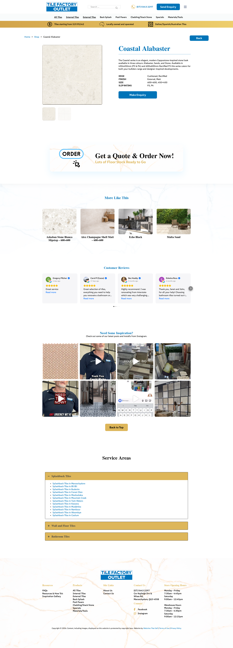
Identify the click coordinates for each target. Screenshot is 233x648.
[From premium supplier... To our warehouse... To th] (98, 399)
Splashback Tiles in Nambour (66, 509)
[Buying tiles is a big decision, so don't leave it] (98, 361)
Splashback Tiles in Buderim (66, 489)
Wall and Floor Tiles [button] (63, 526)
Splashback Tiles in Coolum (66, 515)
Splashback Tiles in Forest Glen (68, 492)
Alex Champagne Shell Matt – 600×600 (97, 238)
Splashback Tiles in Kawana (66, 503)
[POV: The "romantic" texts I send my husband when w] (135, 399)
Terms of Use (164, 628)
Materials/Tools (175, 17)
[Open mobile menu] (185, 7)
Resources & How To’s (52, 593)
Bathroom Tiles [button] (61, 536)
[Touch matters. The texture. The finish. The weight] (60, 361)
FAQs (44, 590)
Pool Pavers (121, 17)
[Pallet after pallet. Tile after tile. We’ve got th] (60, 399)
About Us (107, 590)
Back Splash (106, 17)
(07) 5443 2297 (145, 6)
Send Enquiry (168, 7)
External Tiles (89, 17)
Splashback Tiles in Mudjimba (67, 506)
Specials (160, 17)
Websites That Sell (150, 628)
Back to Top (116, 427)
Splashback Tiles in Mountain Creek (69, 498)
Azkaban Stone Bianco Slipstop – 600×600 (59, 238)
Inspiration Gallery (51, 596)
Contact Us (108, 593)
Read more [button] (51, 292)
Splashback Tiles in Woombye (67, 512)
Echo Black (135, 237)
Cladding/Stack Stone (141, 17)
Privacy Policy (176, 628)
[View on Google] (48, 279)
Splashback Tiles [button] (61, 476)
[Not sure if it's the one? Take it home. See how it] (173, 399)
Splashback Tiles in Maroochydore (69, 483)
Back (199, 38)
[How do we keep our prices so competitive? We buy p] (135, 361)
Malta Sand (173, 237)
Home (27, 36)
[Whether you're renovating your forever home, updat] (173, 361)
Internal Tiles (72, 17)
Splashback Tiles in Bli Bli (65, 486)
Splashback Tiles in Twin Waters (68, 500)
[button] (42, 288)
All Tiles (58, 17)
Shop (36, 36)
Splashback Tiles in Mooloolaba (68, 495)
